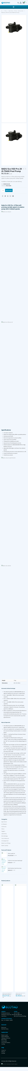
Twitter (5, 196)
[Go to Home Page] (1, 11)
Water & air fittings (5, 843)
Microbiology (4, 836)
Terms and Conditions (5, 1042)
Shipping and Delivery (5, 1038)
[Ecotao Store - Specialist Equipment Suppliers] (5, 3)
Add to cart (9, 190)
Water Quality (4, 845)
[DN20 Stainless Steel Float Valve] (4, 869)
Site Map (3, 1044)
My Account (3, 1027)
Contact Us (3, 1050)
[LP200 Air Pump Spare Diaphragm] (4, 861)
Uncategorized (4, 840)
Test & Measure (5, 838)
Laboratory (4, 833)
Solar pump (7, 993)
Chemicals (3, 826)
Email (13, 196)
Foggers (3, 831)
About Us (3, 1051)
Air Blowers (4, 824)
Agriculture (4, 821)
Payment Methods (5, 1036)
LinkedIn (8, 196)
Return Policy (4, 1039)
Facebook (2, 196)
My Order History (4, 1028)
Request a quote (4, 1035)
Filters (2, 829)
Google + (10, 196)
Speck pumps (8, 185)
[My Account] (21, 3)
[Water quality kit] (4, 854)
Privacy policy (4, 1041)
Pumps (4, 993)
